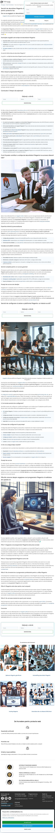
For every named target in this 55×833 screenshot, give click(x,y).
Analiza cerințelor (7, 434)
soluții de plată (31, 144)
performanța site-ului (43, 394)
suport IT (15, 131)
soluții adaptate (25, 85)
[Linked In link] (9, 798)
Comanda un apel (5, 805)
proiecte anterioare (13, 565)
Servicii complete (7, 457)
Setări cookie (27, 829)
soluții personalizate (48, 44)
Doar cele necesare (27, 826)
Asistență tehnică (42, 453)
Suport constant (8, 48)
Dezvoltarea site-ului (22, 110)
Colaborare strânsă (7, 262)
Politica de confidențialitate (19, 805)
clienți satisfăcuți (40, 451)
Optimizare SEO (6, 240)
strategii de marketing (28, 273)
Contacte (31, 798)
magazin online (6, 16)
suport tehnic (31, 48)
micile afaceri (19, 136)
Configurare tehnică (7, 437)
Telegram (46, 20)
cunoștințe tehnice (28, 579)
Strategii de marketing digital (9, 279)
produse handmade (20, 463)
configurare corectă (7, 394)
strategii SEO (20, 63)
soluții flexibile (36, 136)
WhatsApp (32, 20)
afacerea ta (23, 22)
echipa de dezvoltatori (16, 129)
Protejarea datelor (24, 417)
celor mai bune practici (13, 231)
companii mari (4, 569)
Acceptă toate (27, 822)
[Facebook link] (2, 798)
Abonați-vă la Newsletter (4, 802)
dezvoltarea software (7, 131)
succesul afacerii (32, 300)
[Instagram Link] (6, 798)
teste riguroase (14, 439)
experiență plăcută (11, 396)
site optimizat (20, 242)
